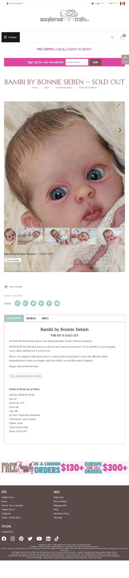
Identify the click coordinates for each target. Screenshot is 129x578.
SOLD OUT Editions (88, 87)
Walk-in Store (8, 509)
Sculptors (6, 513)
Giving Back (7, 531)
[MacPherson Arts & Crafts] (64, 19)
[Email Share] (57, 303)
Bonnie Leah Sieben (13, 295)
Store (46, 87)
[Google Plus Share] (25, 303)
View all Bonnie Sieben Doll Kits (25, 376)
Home (35, 87)
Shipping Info (60, 505)
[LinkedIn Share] (41, 303)
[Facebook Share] (17, 303)
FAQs (56, 509)
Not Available (13, 260)
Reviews (31, 318)
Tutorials (58, 517)
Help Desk (58, 497)
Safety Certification (11, 517)
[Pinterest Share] (49, 303)
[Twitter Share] (33, 303)
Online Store (8, 497)
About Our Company (12, 505)
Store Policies (60, 501)
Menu (12, 37)
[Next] (119, 130)
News (4, 501)
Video (45, 318)
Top (125, 61)
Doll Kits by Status (64, 87)
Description (14, 318)
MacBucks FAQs (61, 513)
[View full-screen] (120, 105)
